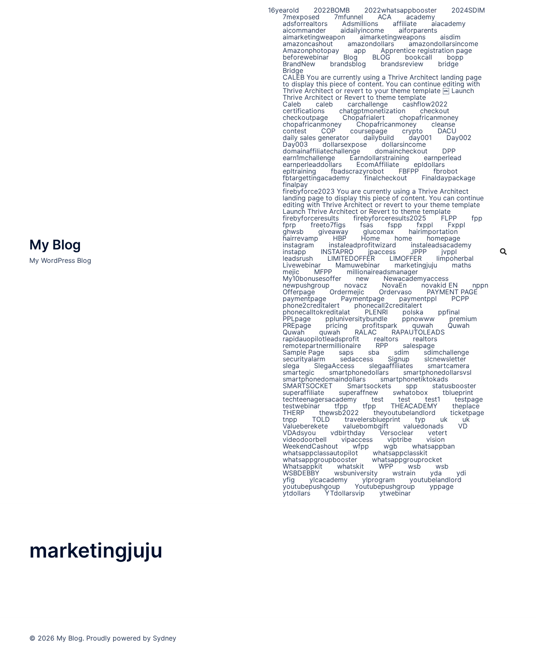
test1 (432, 399)
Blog (350, 57)
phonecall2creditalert (388, 305)
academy (420, 17)
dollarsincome (403, 144)
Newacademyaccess (416, 278)
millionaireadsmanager (382, 271)
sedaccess (356, 359)
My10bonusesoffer (312, 278)
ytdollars (296, 493)
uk (444, 419)
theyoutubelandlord (405, 412)
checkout (434, 110)
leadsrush (298, 258)
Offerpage (299, 292)
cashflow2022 (425, 104)
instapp (294, 251)
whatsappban (433, 446)
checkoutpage (305, 117)
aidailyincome (362, 30)
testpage (469, 399)
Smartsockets (369, 385)
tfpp (341, 406)
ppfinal (449, 312)
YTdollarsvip (345, 493)
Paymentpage (362, 298)
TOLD (321, 419)
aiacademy (448, 23)
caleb (324, 104)
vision (435, 439)
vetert (437, 432)
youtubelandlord (435, 479)
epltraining (299, 171)
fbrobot (445, 171)
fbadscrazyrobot (357, 171)
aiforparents (418, 30)
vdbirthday (347, 432)
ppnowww (418, 318)
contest (295, 131)
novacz (355, 285)
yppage (442, 486)
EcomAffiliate (377, 164)
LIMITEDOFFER (351, 258)
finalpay (295, 184)
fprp (289, 225)
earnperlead (442, 157)
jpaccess (382, 251)
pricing (337, 325)
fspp (395, 225)
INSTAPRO (337, 251)
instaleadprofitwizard (362, 245)
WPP (386, 466)
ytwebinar (395, 493)
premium (463, 318)
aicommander (304, 30)
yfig (289, 479)
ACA (385, 17)
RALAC (366, 332)
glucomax (378, 231)
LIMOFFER (405, 258)
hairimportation (433, 231)
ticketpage (467, 412)
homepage (443, 238)
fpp (477, 218)
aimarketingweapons (392, 37)
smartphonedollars (359, 372)
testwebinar (301, 406)
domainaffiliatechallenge (321, 151)
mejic (291, 271)
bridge (448, 64)
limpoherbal (455, 258)
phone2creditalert (311, 305)
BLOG (381, 57)
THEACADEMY (414, 406)
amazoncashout (308, 43)
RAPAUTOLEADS (418, 332)
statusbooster (454, 385)
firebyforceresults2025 (389, 218)
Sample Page (303, 352)
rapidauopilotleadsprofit (321, 339)
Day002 (459, 137)
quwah (422, 325)
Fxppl (456, 225)
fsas (366, 225)
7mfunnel (348, 17)
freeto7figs (328, 225)
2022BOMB (332, 10)
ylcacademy (328, 479)
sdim (401, 352)
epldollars (429, 164)
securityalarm (304, 359)
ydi (461, 473)
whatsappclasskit (400, 453)
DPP (449, 151)
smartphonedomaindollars (324, 379)
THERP (293, 412)
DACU (447, 131)
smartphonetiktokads (414, 379)
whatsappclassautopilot (320, 453)
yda (436, 473)
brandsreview (402, 64)
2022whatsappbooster (400, 10)
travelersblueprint (372, 419)
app (360, 50)
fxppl (425, 225)
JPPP (418, 251)
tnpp (290, 419)
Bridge (293, 70)
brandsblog (348, 64)
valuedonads (423, 426)
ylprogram (378, 479)
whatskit (350, 466)
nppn (480, 285)
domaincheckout (401, 151)
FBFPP (409, 171)
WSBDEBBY (301, 473)
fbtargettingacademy (316, 178)
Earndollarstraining (379, 157)
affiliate (405, 23)
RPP (382, 345)
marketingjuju (415, 265)
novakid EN (439, 285)
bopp (455, 57)
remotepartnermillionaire (322, 345)
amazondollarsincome (443, 43)
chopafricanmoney (429, 117)
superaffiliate (303, 392)
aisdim (450, 37)
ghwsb (293, 231)
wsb (414, 466)
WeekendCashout (310, 446)
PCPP (460, 298)
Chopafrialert (364, 117)
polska (412, 312)
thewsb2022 (339, 412)
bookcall (418, 57)
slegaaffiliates (391, 365)
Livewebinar (302, 265)
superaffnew (358, 392)
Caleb (292, 104)
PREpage (297, 325)
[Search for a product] (503, 251)
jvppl (449, 251)
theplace (465, 406)
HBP (339, 238)
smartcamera (448, 365)
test (377, 399)
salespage (419, 345)
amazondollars (371, 43)
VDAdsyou (299, 432)
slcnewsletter (445, 359)
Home (370, 238)
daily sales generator (316, 137)
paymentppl (418, 298)
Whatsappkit (302, 466)
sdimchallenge (446, 352)
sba (373, 352)
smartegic (298, 372)
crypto (412, 131)
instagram (298, 245)
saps (346, 352)
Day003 (295, 144)
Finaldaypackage (448, 178)
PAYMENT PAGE (452, 292)
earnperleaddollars (312, 164)
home (403, 238)
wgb (390, 446)
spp (411, 385)
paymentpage (304, 298)
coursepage (368, 131)
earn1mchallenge (309, 157)
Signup (399, 359)
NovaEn (394, 285)
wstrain (403, 473)
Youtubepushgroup (385, 486)
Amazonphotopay (311, 50)
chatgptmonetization (372, 110)
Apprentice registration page (426, 50)
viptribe (399, 439)
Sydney (164, 638)
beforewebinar (306, 57)
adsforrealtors (305, 23)
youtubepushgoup (311, 486)
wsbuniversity (356, 473)
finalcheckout (385, 178)
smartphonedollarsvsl (437, 372)
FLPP (449, 218)
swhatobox (410, 392)
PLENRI (376, 312)
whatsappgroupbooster (320, 459)
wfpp (361, 446)
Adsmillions (360, 23)
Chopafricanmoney (386, 124)
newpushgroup (306, 285)
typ (420, 419)
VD (463, 426)
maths (461, 265)
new (362, 278)
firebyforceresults (311, 218)
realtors (386, 339)
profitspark (379, 325)
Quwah (458, 325)
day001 (420, 137)
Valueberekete (305, 426)
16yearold (283, 10)
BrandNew (299, 64)
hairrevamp (300, 238)
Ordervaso (395, 292)
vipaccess (357, 439)
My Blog (55, 244)
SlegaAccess (334, 365)
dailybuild (378, 137)
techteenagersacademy (320, 399)
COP (328, 131)
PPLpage (297, 318)
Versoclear (396, 432)
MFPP (323, 271)
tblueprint (458, 392)
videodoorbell (305, 439)
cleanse (443, 124)
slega (291, 365)
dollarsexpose (344, 144)
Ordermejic (347, 292)
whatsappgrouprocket (407, 459)
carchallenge (368, 104)
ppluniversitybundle (356, 318)
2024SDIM (468, 10)
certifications (304, 110)
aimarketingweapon (314, 37)
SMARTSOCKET (307, 385)
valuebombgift (366, 426)
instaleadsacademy (441, 245)
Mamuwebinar (357, 265)
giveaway (333, 231)
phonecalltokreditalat (316, 312)
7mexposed (301, 17)
